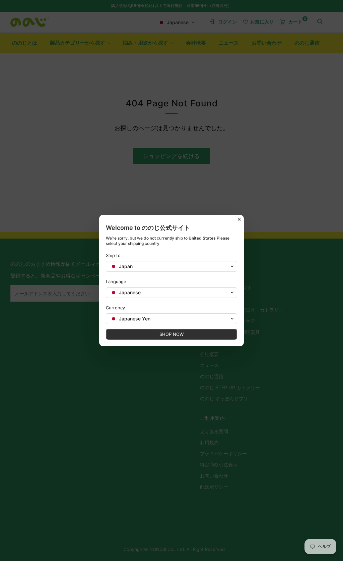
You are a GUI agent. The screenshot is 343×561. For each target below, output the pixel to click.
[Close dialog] (239, 219)
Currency (115, 307)
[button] (171, 266)
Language (116, 281)
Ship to (113, 255)
